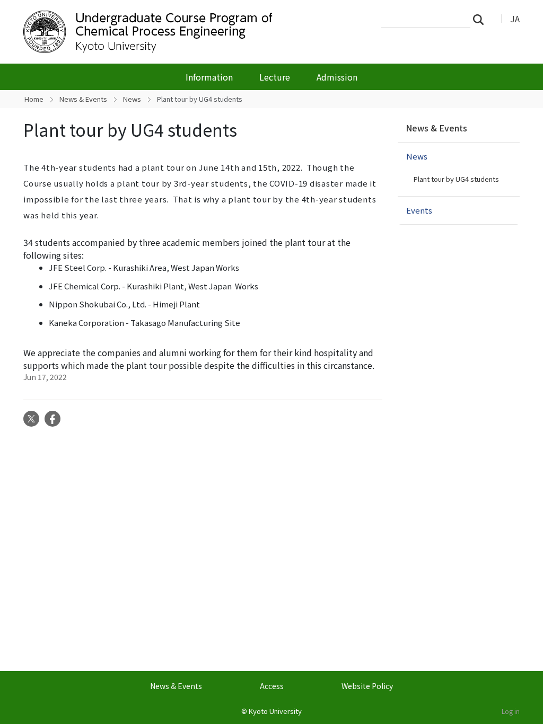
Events (419, 210)
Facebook (52, 419)
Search (481, 19)
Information (209, 76)
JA (515, 18)
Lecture (274, 76)
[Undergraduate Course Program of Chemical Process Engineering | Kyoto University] (193, 32)
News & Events (83, 99)
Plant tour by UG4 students (456, 179)
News (132, 99)
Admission (337, 76)
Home (33, 99)
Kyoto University (275, 711)
